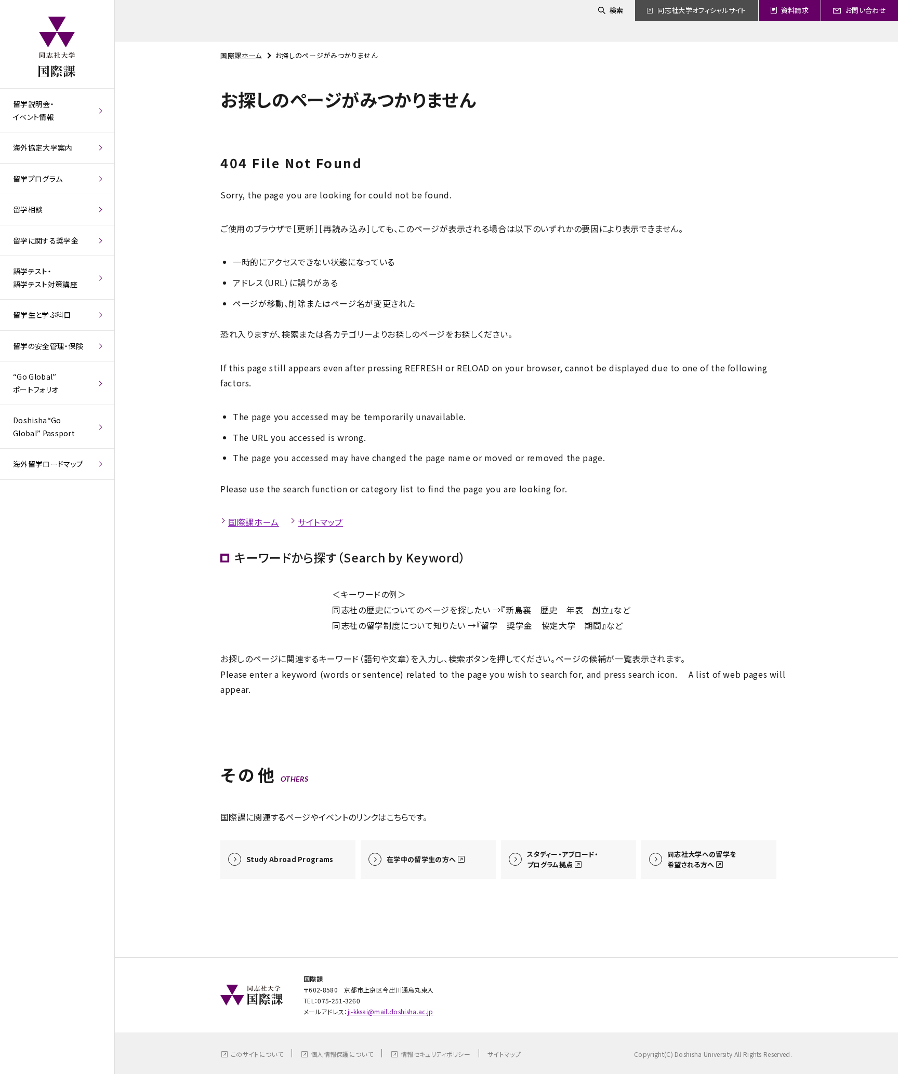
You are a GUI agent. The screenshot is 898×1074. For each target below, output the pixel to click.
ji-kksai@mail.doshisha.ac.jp (390, 1011)
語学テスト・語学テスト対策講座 (45, 277)
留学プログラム (37, 178)
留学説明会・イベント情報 (33, 110)
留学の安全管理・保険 (48, 346)
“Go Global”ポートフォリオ (35, 383)
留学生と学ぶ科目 (42, 315)
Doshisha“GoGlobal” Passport (44, 426)
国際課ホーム (241, 55)
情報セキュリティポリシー (435, 1054)
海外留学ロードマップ (48, 464)
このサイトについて (257, 1054)
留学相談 (28, 209)
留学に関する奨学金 (45, 240)
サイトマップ (320, 522)
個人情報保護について (342, 1054)
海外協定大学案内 (43, 147)
